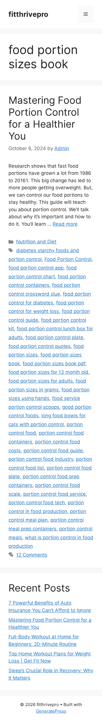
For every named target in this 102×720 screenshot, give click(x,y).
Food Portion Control (68, 259)
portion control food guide (53, 450)
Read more (65, 224)
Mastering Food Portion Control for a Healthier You (45, 118)
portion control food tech (36, 502)
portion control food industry (40, 459)
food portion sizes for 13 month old (48, 372)
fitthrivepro (28, 14)
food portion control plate (54, 337)
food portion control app (35, 268)
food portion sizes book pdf (54, 363)
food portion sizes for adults (40, 381)
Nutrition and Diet (36, 241)
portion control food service (54, 494)
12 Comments (31, 555)
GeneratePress (51, 711)
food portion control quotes (39, 346)
